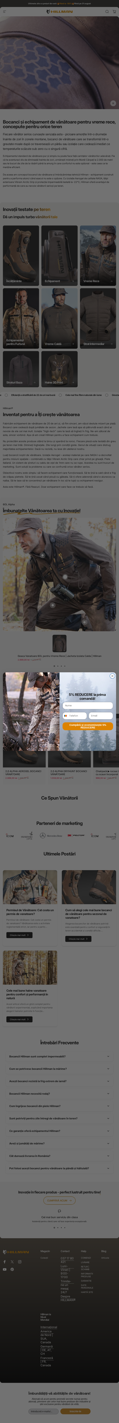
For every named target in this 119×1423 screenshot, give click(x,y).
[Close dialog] (112, 676)
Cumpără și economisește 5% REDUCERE (87, 726)
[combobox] (65, 715)
